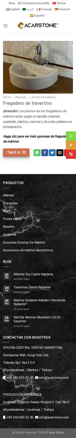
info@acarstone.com (54, 378)
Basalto (8, 227)
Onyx (6, 211)
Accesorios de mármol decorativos (28, 250)
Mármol (8, 195)
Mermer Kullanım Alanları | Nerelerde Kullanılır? (39, 302)
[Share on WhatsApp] (37, 152)
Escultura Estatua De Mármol (24, 242)
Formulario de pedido (35, 3)
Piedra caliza (12, 219)
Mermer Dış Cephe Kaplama (33, 274)
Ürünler (20, 97)
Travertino (10, 203)
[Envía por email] (59, 152)
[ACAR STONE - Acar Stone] (38, 25)
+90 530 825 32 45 (19, 378)
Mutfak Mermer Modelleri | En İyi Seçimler (37, 319)
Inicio (7, 97)
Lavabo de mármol (43, 97)
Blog (12, 3)
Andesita (9, 234)
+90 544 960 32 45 (19, 417)
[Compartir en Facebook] (44, 152)
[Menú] (5, 26)
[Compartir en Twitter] (52, 152)
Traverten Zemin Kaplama (32, 287)
